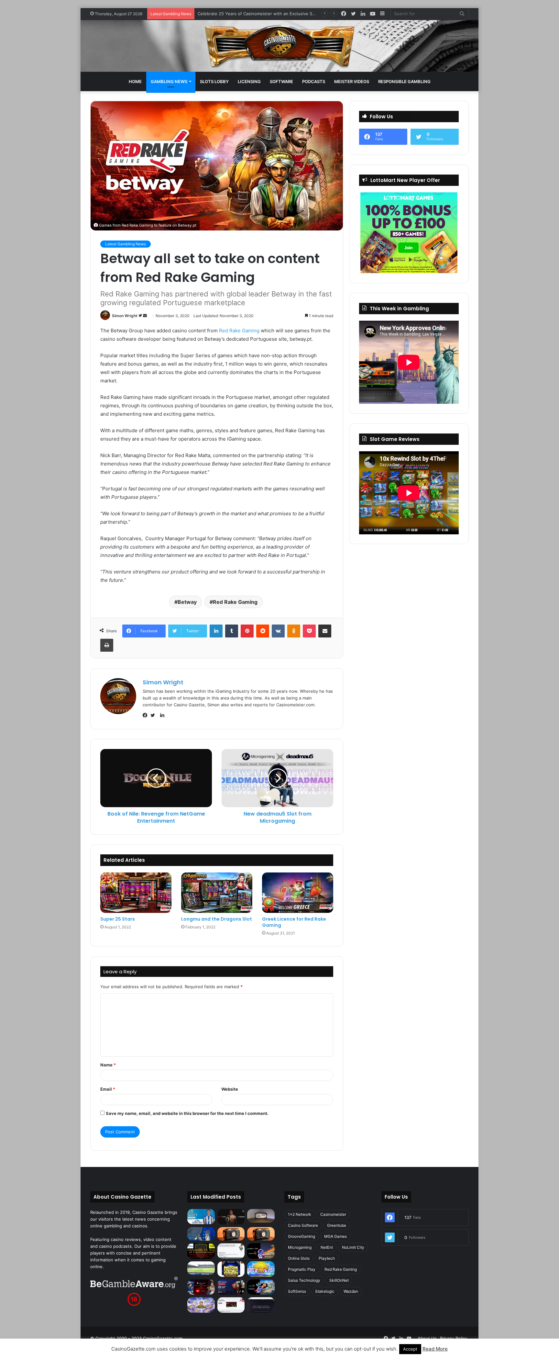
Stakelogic (324, 1291)
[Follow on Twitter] (140, 315)
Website (229, 1089)
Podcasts (313, 81)
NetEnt (327, 1247)
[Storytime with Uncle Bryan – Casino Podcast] (201, 1234)
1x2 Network (299, 1214)
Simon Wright (124, 315)
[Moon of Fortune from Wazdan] (231, 1269)
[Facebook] (146, 715)
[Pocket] (309, 631)
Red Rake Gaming (239, 330)
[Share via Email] (324, 631)
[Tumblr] (231, 631)
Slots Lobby (214, 81)
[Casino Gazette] (279, 46)
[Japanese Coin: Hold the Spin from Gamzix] (261, 1269)
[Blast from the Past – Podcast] (231, 1234)
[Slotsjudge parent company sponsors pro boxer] (231, 1216)
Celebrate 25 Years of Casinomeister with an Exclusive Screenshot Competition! (279, 13)
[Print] (106, 645)
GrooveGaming (301, 1236)
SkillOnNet (339, 1280)
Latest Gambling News (125, 243)
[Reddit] (262, 631)
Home (135, 81)
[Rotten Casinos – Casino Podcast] (261, 1216)
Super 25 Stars (117, 919)
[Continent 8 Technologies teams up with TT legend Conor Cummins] (261, 1305)
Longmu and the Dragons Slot (216, 919)
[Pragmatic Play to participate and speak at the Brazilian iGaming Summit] (261, 1251)
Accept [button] (410, 1349)
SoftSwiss (297, 1291)
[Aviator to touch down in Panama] (231, 1305)
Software (281, 81)
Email (107, 1089)
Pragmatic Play (301, 1269)
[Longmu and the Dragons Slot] (216, 892)
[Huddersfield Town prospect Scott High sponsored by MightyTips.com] (201, 1216)
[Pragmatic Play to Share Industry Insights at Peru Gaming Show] (261, 1287)
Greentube (336, 1225)
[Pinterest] (247, 631)
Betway (187, 602)
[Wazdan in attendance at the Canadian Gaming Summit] (231, 1287)
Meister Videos (351, 81)
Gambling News (169, 81)
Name (108, 1064)
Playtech (327, 1258)
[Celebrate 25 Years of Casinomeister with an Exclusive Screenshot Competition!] (201, 1251)
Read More (435, 1349)
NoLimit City (353, 1247)
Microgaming (300, 1247)
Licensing (249, 81)
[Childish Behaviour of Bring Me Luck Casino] (261, 1234)
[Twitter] (154, 715)
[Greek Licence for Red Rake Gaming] (297, 892)
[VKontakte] (278, 631)
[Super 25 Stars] (135, 892)
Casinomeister (333, 1214)
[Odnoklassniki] (293, 631)
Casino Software (303, 1225)
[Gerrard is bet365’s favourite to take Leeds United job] (201, 1268)
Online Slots (299, 1258)
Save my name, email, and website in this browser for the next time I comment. (187, 1113)
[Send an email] (145, 315)
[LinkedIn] (216, 631)
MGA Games (335, 1236)
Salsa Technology (304, 1280)
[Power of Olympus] (201, 1305)
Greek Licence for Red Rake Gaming (294, 922)
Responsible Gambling (404, 81)
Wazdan (351, 1291)
